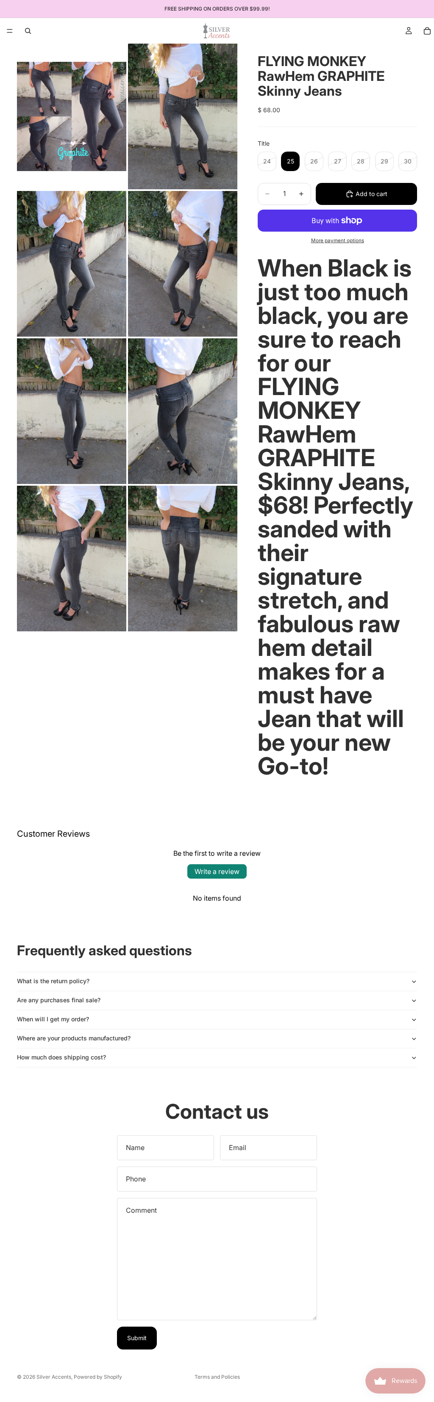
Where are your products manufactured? (74, 1038)
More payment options (337, 240)
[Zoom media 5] (71, 411)
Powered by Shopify (98, 1377)
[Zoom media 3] (71, 264)
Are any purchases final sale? (58, 1000)
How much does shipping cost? (61, 1057)
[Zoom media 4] (182, 264)
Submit (137, 1337)
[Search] (28, 31)
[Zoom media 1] (71, 116)
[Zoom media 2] (182, 116)
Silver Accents (53, 1377)
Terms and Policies (217, 1377)
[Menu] (9, 31)
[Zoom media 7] (71, 558)
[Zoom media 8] (182, 558)
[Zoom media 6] (182, 411)
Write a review (217, 871)
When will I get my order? (53, 1019)
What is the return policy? (53, 980)
